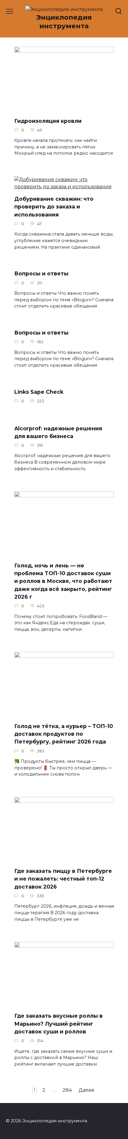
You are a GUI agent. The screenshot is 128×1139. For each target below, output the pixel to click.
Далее (86, 1090)
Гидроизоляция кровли (48, 120)
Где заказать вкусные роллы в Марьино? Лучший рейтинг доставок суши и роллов (58, 1024)
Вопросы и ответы (41, 273)
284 (67, 1090)
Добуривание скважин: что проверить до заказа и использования (53, 207)
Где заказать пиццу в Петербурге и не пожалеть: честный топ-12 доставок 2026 (63, 879)
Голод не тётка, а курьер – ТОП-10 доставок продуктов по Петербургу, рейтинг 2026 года (63, 734)
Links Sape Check (38, 391)
